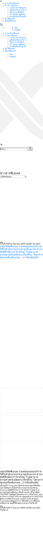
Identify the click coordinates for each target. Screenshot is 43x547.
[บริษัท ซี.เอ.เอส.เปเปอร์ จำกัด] (18, 277)
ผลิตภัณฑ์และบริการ (18, 10)
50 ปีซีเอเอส (10, 19)
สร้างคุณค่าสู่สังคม (17, 14)
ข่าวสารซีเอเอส (11, 5)
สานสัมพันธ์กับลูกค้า (18, 16)
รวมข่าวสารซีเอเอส (18, 8)
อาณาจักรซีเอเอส (12, 3)
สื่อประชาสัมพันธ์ (17, 12)
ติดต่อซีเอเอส (10, 21)
